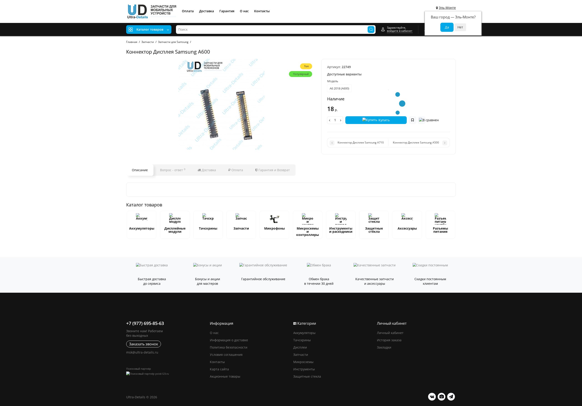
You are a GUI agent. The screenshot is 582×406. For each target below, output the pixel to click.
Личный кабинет (390, 333)
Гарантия (226, 11)
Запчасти (241, 228)
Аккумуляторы (141, 228)
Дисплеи (300, 347)
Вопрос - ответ (172, 170)
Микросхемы (303, 362)
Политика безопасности (228, 347)
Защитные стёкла (374, 230)
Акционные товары (225, 376)
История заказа (389, 340)
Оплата (188, 11)
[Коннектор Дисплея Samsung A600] (221, 104)
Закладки (384, 347)
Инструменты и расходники (340, 230)
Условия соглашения (226, 354)
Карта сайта (219, 369)
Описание (140, 170)
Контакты (262, 11)
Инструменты (304, 369)
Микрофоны (274, 228)
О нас (244, 11)
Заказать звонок (143, 344)
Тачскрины (208, 228)
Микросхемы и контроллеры (307, 231)
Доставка (206, 11)
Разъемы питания (440, 230)
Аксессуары (407, 228)
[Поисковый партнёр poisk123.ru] (165, 373)
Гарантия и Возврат (274, 170)
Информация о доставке (229, 340)
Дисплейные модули (175, 230)
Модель (332, 81)
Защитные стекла (307, 376)
